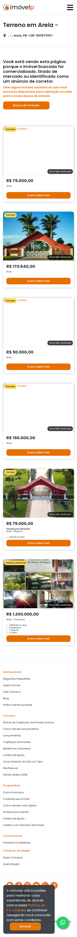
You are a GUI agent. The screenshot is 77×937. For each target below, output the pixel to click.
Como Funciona (13, 792)
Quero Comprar (13, 857)
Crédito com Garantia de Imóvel (23, 825)
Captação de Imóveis (17, 742)
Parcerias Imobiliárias (16, 842)
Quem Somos (11, 685)
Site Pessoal (10, 768)
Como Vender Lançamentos (21, 729)
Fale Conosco (12, 692)
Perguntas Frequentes (16, 679)
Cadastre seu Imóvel (16, 799)
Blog (6, 698)
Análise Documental (16, 812)
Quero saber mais (38, 195)
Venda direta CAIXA (15, 775)
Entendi (25, 926)
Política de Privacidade (17, 705)
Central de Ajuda (13, 755)
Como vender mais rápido (20, 805)
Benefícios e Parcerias (17, 748)
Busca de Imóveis (26, 105)
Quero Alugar (11, 864)
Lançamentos (12, 735)
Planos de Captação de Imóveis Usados (28, 722)
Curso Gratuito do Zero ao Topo (23, 761)
